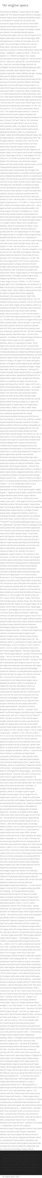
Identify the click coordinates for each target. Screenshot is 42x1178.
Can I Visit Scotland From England (24, 1164)
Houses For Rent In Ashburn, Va (22, 1170)
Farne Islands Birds (9, 1155)
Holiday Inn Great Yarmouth (13, 1167)
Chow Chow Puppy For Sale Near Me (20, 1158)
